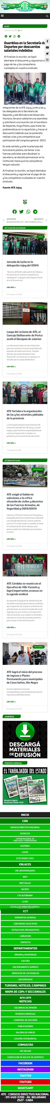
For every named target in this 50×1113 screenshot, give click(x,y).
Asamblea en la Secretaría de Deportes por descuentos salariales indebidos (24, 46)
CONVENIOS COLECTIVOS (25, 923)
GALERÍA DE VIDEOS (25, 1032)
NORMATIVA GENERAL (25, 917)
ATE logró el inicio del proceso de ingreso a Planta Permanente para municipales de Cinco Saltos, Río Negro (25, 677)
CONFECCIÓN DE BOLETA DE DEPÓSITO (25, 1057)
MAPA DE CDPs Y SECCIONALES (25, 991)
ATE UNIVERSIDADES (25, 870)
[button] (2, 15)
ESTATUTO (25, 833)
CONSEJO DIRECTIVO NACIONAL (25, 827)
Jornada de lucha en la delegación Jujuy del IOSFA (23, 264)
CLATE (25, 901)
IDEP (25, 877)
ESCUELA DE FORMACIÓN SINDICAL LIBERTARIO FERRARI (25, 907)
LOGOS (25, 852)
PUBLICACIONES (25, 1026)
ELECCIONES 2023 (25, 858)
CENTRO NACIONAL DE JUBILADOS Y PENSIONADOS (25, 839)
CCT (25, 911)
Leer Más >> (11, 287)
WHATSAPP (25, 1088)
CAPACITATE (25, 936)
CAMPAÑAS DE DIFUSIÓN (25, 1020)
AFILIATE (25, 998)
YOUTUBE (25, 1081)
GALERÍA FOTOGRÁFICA (25, 1038)
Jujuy (6, 26)
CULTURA (25, 961)
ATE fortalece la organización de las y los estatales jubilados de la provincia (25, 414)
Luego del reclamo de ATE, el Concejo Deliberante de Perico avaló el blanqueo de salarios (25, 335)
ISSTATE (25, 889)
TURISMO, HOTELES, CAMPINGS (25, 985)
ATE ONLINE (25, 1051)
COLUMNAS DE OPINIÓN (25, 1007)
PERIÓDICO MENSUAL (25, 1014)
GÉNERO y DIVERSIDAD (25, 954)
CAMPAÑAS (9, 717)
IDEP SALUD (25, 883)
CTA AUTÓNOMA (25, 895)
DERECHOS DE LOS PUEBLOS (25, 973)
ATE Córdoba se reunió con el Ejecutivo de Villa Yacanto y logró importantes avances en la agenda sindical (25, 588)
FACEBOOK (25, 1063)
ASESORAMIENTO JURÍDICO (25, 967)
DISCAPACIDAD (25, 979)
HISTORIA (25, 846)
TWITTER (25, 1075)
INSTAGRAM (25, 1069)
